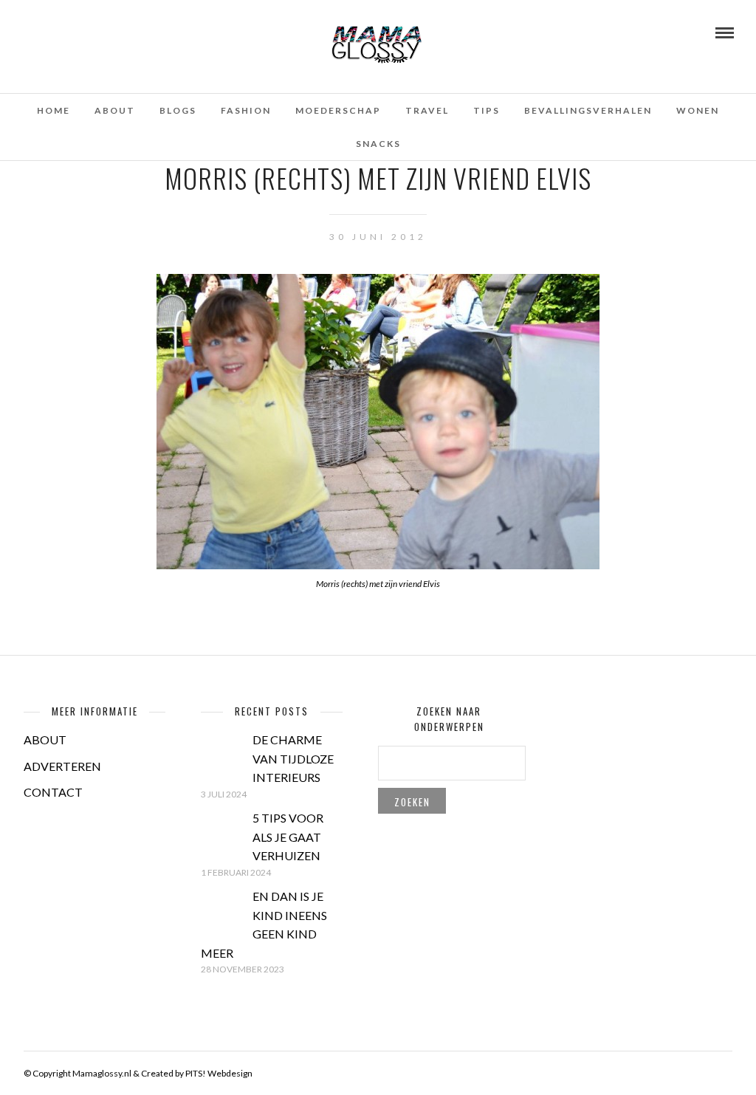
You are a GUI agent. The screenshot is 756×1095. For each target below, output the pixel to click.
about (114, 110)
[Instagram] (87, 31)
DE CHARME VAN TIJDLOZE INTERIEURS (293, 758)
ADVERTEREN (62, 766)
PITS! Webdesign (218, 1073)
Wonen (697, 110)
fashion (246, 110)
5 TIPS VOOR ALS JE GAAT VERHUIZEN (287, 836)
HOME (53, 110)
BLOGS (177, 110)
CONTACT (53, 792)
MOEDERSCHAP (338, 110)
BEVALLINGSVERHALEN (588, 110)
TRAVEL (427, 110)
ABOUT (45, 739)
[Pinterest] (67, 31)
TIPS (486, 110)
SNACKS (378, 143)
